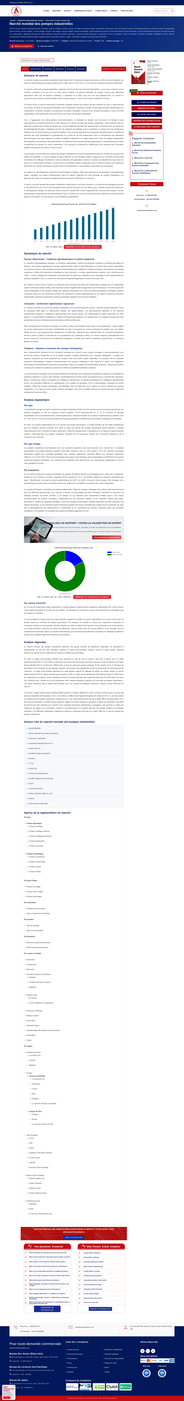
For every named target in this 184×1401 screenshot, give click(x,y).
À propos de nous (73, 1349)
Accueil (46, 11)
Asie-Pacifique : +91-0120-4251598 (146, 199)
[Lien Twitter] (148, 1351)
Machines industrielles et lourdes (30, 20)
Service (69, 1363)
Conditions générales (111, 1354)
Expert (106, 1367)
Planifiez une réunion (148, 102)
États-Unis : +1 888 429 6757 (147, 195)
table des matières (47, 46)
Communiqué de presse (83, 11)
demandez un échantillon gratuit (82, 247)
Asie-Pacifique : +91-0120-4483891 (32, 1331)
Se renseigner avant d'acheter (147, 127)
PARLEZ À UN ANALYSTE (74, 1237)
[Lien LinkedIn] (153, 1351)
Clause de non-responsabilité (114, 1358)
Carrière (107, 1372)
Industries (56, 11)
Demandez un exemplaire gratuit (114, 69)
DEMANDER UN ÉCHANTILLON (47, 1309)
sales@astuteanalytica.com (147, 210)
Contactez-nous (126, 11)
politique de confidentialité (113, 1349)
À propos (113, 11)
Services (67, 11)
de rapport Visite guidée (146, 114)
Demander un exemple (147, 108)
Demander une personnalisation (146, 121)
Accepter (6, 1397)
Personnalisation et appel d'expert (106, 537)
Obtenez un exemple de (23, 46)
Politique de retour (110, 1363)
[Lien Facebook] (142, 1351)
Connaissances (101, 11)
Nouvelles (70, 1372)
